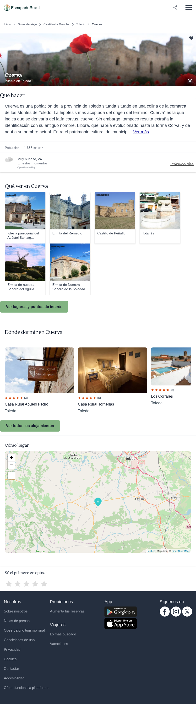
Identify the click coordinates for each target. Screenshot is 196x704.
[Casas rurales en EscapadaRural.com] (21, 8)
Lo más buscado (63, 634)
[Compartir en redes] (175, 7)
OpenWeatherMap (26, 167)
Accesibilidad (14, 678)
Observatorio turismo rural (24, 630)
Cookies (10, 659)
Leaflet (151, 551)
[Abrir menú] (188, 7)
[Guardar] (190, 37)
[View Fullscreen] (11, 475)
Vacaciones (59, 644)
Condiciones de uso (19, 640)
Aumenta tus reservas (67, 611)
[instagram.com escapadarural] (176, 615)
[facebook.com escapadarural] (165, 615)
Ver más (141, 132)
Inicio (7, 24)
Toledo (80, 24)
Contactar (11, 668)
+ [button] (11, 457)
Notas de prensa (17, 621)
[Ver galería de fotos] (190, 80)
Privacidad (12, 649)
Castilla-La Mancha (57, 24)
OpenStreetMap (181, 551)
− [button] (11, 465)
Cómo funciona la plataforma (26, 688)
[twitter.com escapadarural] (187, 615)
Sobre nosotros (16, 611)
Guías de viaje (27, 24)
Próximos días (182, 164)
